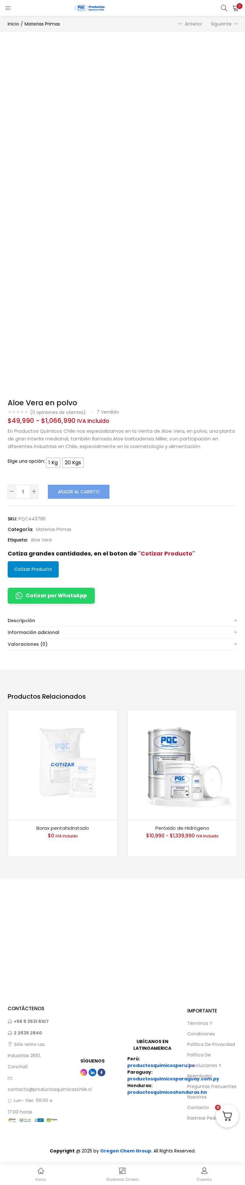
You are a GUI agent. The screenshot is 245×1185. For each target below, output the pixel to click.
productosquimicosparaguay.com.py (173, 1079)
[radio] (53, 462)
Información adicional (33, 632)
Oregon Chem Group (125, 1151)
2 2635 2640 (28, 1033)
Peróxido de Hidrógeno (182, 828)
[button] (235, 8)
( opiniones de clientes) (58, 412)
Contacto (198, 1107)
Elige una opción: (26, 461)
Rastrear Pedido (204, 1118)
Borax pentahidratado (62, 828)
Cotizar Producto (33, 569)
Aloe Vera (41, 540)
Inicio (13, 24)
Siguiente (221, 24)
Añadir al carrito (79, 492)
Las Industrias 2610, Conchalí (26, 1055)
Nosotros (197, 1097)
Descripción (21, 620)
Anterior (193, 24)
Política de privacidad (211, 1044)
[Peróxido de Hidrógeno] (182, 764)
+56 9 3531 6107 (31, 1021)
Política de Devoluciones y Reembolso (204, 1065)
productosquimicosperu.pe (161, 1065)
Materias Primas (42, 24)
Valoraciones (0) (28, 644)
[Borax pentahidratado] (62, 764)
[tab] (122, 621)
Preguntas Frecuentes (211, 1086)
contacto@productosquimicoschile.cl (50, 1089)
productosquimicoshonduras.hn (167, 1092)
